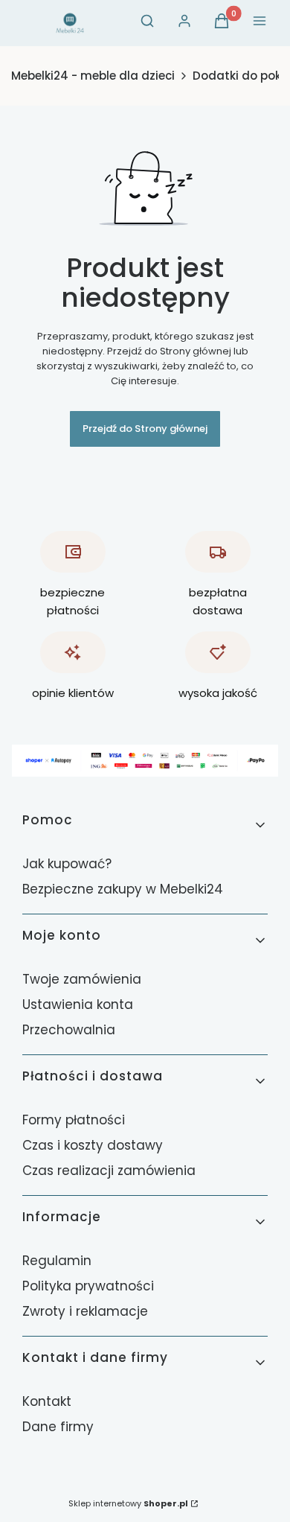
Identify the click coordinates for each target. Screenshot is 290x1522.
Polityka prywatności (88, 1286)
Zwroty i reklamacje (85, 1311)
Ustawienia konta (77, 1004)
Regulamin (56, 1261)
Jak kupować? (67, 864)
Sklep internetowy (128, 1503)
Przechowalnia (68, 1030)
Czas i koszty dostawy (92, 1145)
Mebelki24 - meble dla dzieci (93, 76)
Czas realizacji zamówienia (109, 1170)
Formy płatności (73, 1120)
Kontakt (46, 1401)
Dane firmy (58, 1427)
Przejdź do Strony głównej (145, 428)
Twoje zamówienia (81, 979)
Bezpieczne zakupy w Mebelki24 (122, 889)
